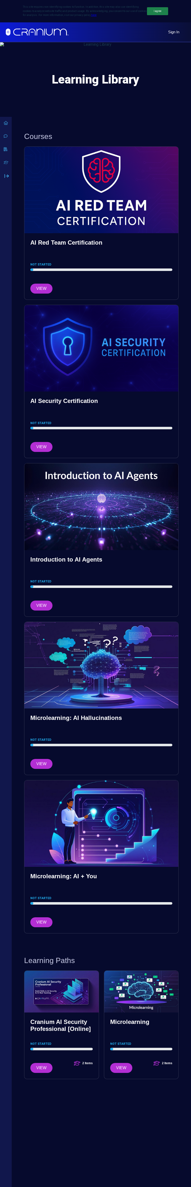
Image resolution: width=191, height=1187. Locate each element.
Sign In (173, 32)
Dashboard (5, 162)
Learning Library (5, 149)
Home (5, 123)
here (93, 15)
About (5, 136)
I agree (157, 11)
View (41, 288)
